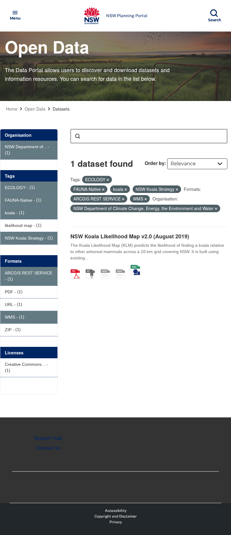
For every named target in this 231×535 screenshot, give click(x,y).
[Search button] (77, 136)
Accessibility (115, 511)
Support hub (48, 438)
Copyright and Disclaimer (115, 516)
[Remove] (107, 179)
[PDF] (77, 268)
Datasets (61, 109)
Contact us (48, 448)
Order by (155, 163)
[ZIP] (92, 268)
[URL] (107, 268)
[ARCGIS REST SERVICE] (122, 268)
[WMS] (135, 268)
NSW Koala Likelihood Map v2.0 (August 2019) (129, 236)
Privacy (115, 522)
